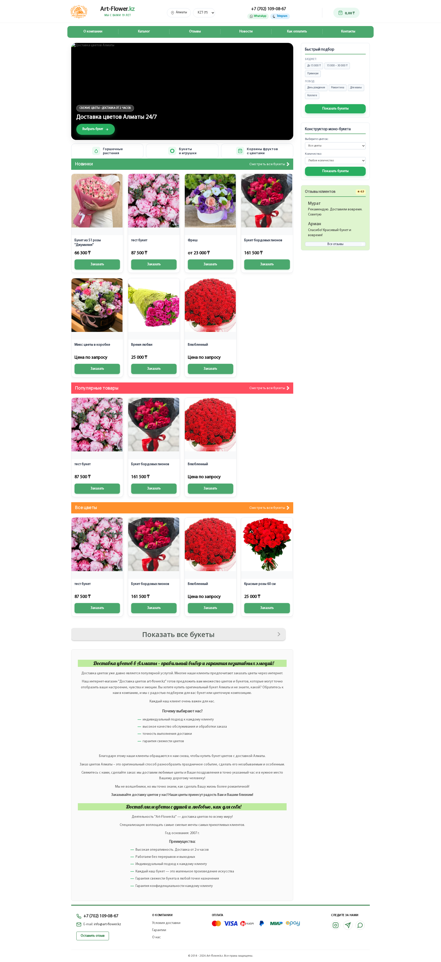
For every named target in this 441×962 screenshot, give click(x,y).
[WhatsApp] (360, 925)
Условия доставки (166, 923)
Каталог (144, 31)
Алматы (181, 12)
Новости (246, 31)
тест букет (139, 240)
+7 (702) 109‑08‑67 (100, 916)
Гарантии (159, 930)
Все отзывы (335, 244)
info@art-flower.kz (107, 924)
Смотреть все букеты (267, 164)
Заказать (97, 264)
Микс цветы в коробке (92, 345)
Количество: (313, 153)
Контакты (348, 31)
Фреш (193, 240)
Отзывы (195, 31)
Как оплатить (297, 31)
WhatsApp (260, 16)
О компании (92, 31)
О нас (156, 937)
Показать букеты (335, 109)
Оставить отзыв (93, 936)
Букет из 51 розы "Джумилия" (88, 242)
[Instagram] (335, 925)
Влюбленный (198, 345)
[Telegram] (347, 925)
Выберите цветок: (316, 139)
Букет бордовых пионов (263, 240)
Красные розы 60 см (260, 584)
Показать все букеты (178, 634)
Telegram (282, 16)
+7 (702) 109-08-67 (268, 9)
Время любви (141, 345)
